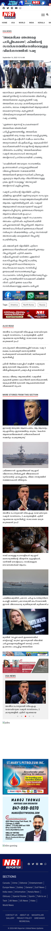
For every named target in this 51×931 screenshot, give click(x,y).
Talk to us (41, 896)
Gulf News (39, 887)
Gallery (20, 887)
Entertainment (35, 883)
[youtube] (16, 8)
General (29, 887)
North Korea (28, 305)
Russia (42, 305)
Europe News (9, 887)
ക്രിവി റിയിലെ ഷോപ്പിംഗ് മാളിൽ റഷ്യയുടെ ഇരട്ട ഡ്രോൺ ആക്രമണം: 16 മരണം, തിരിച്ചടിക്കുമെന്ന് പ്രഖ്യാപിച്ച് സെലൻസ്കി (24, 367)
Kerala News (33, 892)
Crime (14, 883)
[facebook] (4, 8)
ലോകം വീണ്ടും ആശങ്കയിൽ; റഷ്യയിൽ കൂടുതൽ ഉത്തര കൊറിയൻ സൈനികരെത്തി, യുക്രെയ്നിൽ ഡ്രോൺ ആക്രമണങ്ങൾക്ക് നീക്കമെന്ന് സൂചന (25, 382)
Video (32, 900)
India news (8, 892)
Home (4, 23)
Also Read (8, 326)
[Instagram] (12, 8)
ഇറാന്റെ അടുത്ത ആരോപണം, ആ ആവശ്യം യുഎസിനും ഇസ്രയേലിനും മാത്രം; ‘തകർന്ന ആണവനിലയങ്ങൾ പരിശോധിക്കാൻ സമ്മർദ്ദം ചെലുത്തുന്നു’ (25, 433)
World (22, 23)
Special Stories (19, 896)
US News (24, 900)
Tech (5, 900)
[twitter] (8, 8)
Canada (6, 883)
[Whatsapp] (20, 8)
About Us (24, 915)
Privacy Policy (24, 918)
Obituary (6, 896)
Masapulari (38, 915)
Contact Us (11, 915)
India (31, 23)
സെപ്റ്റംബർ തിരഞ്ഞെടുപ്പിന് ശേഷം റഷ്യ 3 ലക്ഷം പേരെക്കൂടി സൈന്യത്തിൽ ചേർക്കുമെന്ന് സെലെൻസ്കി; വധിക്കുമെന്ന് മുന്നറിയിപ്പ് (24, 353)
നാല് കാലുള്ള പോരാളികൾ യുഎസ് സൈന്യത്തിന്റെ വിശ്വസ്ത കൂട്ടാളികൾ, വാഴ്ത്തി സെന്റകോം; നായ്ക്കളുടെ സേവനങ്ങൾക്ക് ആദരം (21, 560)
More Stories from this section (20, 395)
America (14, 305)
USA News (7, 31)
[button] (18, 716)
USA (13, 23)
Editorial (23, 883)
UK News (13, 900)
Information (20, 892)
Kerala (41, 23)
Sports (32, 896)
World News (8, 905)
